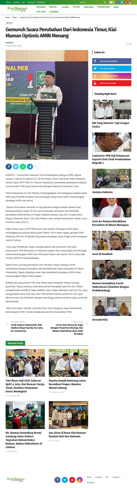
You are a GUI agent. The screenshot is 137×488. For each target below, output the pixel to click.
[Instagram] (130, 2)
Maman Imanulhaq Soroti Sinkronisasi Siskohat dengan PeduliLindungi (110, 287)
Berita (9, 23)
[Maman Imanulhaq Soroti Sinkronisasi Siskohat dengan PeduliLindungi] (111, 269)
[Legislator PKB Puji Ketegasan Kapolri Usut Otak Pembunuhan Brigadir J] (111, 142)
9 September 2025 (58, 392)
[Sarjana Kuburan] (111, 178)
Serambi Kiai (100, 319)
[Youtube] (126, 2)
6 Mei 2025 (55, 441)
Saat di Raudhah (102, 254)
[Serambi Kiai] (111, 306)
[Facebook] (118, 2)
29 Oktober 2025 (14, 396)
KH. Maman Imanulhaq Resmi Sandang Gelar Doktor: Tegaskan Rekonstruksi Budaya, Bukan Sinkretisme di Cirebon (24, 440)
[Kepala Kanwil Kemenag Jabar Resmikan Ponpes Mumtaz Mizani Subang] (68, 363)
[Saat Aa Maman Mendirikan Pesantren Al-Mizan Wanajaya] (111, 208)
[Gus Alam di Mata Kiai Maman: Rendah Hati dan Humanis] (68, 415)
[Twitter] (122, 2)
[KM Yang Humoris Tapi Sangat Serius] (111, 109)
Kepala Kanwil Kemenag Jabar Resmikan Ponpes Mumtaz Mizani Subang (67, 384)
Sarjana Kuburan (102, 192)
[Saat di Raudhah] (111, 240)
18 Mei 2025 (12, 451)
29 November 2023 (14, 46)
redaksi (9, 42)
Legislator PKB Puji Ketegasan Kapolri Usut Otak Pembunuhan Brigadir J (111, 159)
